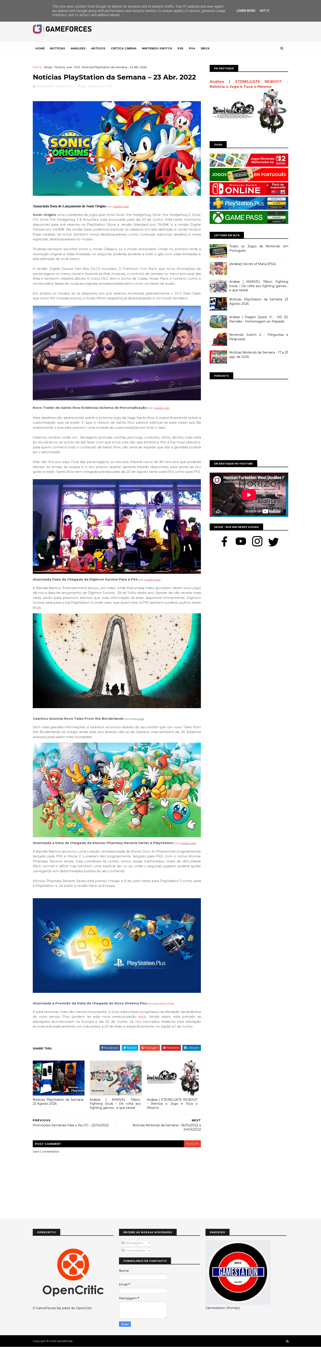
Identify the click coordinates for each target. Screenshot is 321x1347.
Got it (265, 10)
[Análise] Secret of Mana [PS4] (252, 264)
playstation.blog (163, 1003)
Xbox (205, 48)
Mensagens (133, 1243)
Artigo (48, 67)
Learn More (245, 10)
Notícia (60, 67)
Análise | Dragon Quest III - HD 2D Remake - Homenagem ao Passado (258, 319)
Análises (78, 48)
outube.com (121, 206)
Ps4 (192, 48)
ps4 (69, 67)
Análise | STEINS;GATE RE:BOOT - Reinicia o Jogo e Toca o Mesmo (172, 1104)
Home (40, 48)
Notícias (57, 48)
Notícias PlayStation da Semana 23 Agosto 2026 (58, 1102)
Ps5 (180, 48)
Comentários (134, 1251)
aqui (141, 1016)
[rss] (287, 1341)
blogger (192, 1143)
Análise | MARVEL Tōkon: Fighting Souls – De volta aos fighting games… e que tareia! (115, 1104)
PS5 (77, 67)
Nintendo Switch (157, 48)
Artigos (98, 48)
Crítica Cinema (123, 48)
